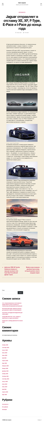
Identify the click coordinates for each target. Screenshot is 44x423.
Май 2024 (4, 389)
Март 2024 (4, 394)
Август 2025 (5, 350)
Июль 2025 (4, 352)
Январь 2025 (5, 368)
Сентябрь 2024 (5, 379)
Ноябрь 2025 (5, 345)
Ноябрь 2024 (5, 373)
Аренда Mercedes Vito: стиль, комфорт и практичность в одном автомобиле (11, 317)
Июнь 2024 (4, 386)
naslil (20, 32)
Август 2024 (5, 381)
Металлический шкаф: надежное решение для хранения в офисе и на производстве (11, 309)
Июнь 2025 (4, 355)
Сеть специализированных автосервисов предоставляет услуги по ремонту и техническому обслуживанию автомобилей (12, 304)
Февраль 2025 (5, 366)
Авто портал (22, 2)
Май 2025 (4, 358)
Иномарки (4, 409)
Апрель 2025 (5, 360)
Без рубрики (5, 407)
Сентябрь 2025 (5, 347)
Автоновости (22, 12)
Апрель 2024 (5, 392)
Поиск (3, 290)
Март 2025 (4, 363)
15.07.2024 (27, 32)
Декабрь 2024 (5, 371)
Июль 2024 (4, 384)
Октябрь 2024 (5, 376)
